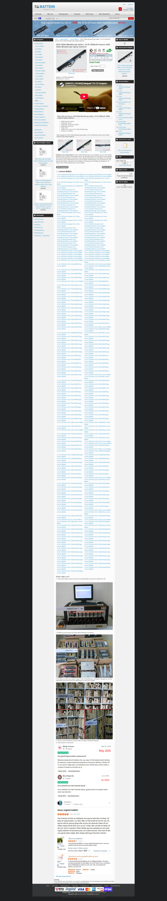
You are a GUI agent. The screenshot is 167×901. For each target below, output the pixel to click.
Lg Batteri (37, 90)
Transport (77, 14)
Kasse (117, 14)
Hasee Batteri (39, 68)
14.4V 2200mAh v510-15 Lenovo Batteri (69, 519)
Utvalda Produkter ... (40, 135)
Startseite (38, 14)
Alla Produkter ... (39, 138)
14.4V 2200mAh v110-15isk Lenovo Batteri (97, 374)
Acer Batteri (38, 54)
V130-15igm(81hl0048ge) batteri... (124, 107)
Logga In (130, 4)
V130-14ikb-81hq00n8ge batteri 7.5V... (124, 123)
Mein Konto (89, 14)
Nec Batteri (38, 82)
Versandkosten (115, 886)
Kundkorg (130, 8)
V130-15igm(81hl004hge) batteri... (124, 98)
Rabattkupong (38, 233)
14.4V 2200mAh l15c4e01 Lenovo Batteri (69, 252)
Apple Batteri (38, 57)
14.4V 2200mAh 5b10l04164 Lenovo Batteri (70, 176)
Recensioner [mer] (125, 139)
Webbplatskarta (39, 230)
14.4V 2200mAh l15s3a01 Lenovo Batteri (69, 258)
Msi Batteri (38, 87)
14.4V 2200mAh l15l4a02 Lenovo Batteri (69, 256)
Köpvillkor (37, 225)
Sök (120, 157)
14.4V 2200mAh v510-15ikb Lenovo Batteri (97, 519)
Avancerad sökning (125, 165)
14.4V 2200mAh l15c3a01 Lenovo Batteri (69, 251)
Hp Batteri (37, 52)
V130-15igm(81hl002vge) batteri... (124, 92)
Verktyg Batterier (39, 109)
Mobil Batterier (38, 111)
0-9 (105, 892)
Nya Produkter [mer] (43, 143)
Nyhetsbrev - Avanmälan (42, 235)
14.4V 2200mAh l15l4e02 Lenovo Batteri (97, 256)
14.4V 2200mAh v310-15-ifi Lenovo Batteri (97, 441)
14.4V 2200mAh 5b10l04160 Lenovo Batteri (70, 174)
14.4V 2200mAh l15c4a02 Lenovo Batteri (97, 251)
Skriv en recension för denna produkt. (124, 151)
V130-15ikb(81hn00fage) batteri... (124, 86)
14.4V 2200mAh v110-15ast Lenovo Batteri (97, 264)
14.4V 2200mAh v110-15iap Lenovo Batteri (70, 281)
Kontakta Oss (38, 227)
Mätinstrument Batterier (41, 122)
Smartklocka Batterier (41, 125)
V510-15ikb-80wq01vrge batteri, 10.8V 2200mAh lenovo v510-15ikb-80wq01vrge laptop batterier (125, 69)
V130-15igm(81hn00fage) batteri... (124, 133)
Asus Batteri (38, 60)
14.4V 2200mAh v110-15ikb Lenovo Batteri (97, 327)
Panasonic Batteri (40, 92)
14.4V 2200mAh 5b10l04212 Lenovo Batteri (98, 176)
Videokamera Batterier (41, 106)
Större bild (65, 152)
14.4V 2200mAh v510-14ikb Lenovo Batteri (97, 510)
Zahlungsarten (63, 14)
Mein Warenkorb (104, 14)
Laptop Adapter (39, 103)
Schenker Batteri (39, 71)
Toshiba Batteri (39, 73)
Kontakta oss (85, 886)
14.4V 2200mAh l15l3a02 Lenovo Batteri (97, 254)
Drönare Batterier (39, 117)
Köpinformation (39, 222)
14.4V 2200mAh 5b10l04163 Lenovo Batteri (98, 174)
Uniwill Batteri (39, 98)
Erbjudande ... (38, 130)
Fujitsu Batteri (39, 79)
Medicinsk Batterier (40, 120)
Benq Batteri (38, 95)
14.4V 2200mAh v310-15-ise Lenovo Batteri (97, 443)
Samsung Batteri (39, 62)
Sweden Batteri (82, 894)
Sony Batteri (38, 65)
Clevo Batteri (38, 76)
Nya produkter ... (39, 132)
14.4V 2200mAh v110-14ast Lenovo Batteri (70, 260)
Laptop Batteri (64, 39)
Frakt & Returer (39, 219)
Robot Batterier (39, 114)
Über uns (50, 14)
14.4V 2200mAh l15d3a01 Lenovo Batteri (97, 252)
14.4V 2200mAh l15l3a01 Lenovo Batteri (69, 254)
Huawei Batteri (39, 84)
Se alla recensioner (63, 876)
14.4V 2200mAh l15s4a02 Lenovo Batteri (97, 258)
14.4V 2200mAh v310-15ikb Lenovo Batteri (97, 449)
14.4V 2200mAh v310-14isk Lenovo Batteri (70, 430)
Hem (124, 4)
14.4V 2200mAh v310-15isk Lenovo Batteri (97, 477)
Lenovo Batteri (39, 46)
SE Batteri (96, 894)
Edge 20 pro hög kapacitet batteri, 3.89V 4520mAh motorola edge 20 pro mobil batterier (43, 183)
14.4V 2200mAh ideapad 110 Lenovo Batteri (70, 178)
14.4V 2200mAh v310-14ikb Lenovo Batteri (70, 422)
